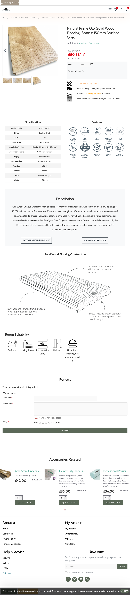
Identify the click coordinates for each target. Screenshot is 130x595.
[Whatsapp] (87, 579)
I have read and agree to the (81, 572)
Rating (5, 422)
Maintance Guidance (95, 240)
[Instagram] (80, 579)
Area (70, 64)
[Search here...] (120, 9)
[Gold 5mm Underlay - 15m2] (6, 474)
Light (63, 17)
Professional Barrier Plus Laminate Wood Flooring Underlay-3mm (116, 471)
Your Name (7, 398)
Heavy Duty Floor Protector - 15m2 (72, 471)
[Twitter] (74, 579)
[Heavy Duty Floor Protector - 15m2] (50, 474)
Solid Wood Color (48, 17)
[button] (5, 50)
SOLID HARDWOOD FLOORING (23, 17)
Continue (65, 430)
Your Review (7, 403)
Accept (124, 591)
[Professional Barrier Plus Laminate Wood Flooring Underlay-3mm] (94, 474)
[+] (21, 497)
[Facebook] (68, 579)
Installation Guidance (36, 240)
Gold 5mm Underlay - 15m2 (28, 471)
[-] (21, 499)
